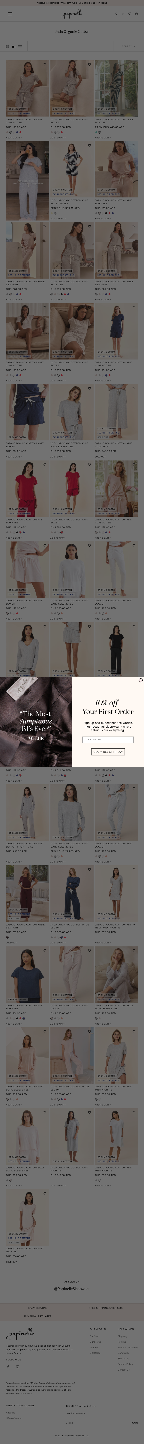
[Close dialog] (140, 680)
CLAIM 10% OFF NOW (108, 752)
